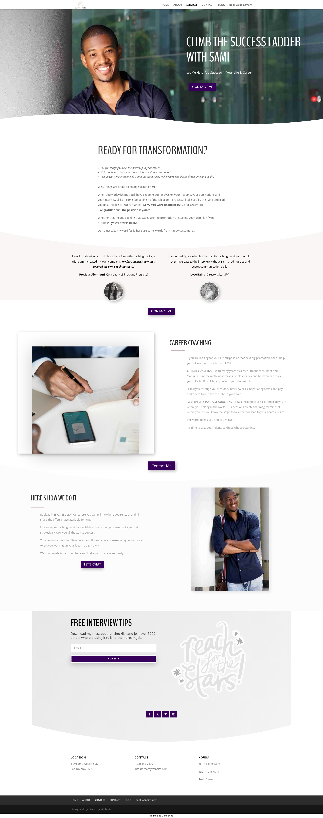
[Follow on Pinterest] (165, 714)
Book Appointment (240, 5)
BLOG (221, 5)
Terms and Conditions (161, 815)
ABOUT (177, 5)
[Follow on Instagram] (173, 714)
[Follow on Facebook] (149, 714)
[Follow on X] (157, 714)
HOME (165, 5)
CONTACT (208, 5)
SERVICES (192, 5)
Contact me (202, 87)
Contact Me (161, 465)
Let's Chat (92, 564)
